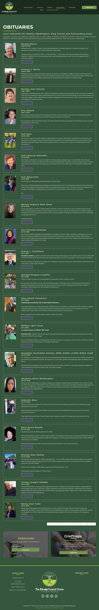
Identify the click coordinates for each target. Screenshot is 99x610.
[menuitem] (29, 7)
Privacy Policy (40, 608)
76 (87, 524)
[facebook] (42, 596)
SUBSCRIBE (25, 550)
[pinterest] (47, 596)
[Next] (94, 524)
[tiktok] (56, 596)
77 (91, 524)
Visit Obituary (26, 62)
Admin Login (59, 608)
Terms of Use (50, 608)
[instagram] (51, 596)
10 (80, 524)
